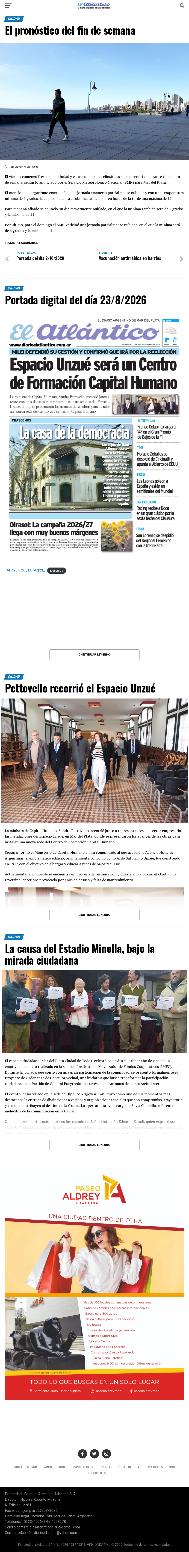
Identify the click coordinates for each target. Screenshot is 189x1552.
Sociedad (124, 1466)
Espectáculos (83, 1466)
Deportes (105, 1466)
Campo (47, 1466)
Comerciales (97, 1472)
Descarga (56, 570)
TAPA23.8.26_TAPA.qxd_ (25, 570)
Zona (171, 1466)
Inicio (17, 1466)
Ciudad (62, 1466)
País (139, 1466)
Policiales (155, 1466)
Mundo (32, 1466)
